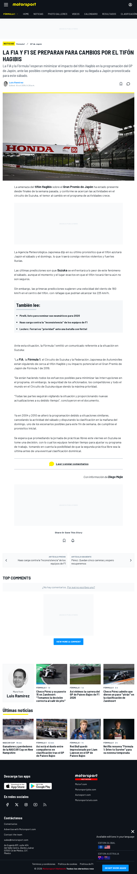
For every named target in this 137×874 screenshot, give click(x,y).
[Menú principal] (6, 4)
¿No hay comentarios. (68, 587)
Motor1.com (81, 784)
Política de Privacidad (91, 864)
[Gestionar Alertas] (73, 540)
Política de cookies (67, 864)
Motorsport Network (54, 868)
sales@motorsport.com (16, 839)
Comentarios (10, 823)
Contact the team (13, 834)
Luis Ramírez (16, 82)
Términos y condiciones (43, 864)
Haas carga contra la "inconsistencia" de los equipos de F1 (53, 322)
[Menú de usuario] (130, 4)
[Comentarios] (129, 83)
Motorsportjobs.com (85, 789)
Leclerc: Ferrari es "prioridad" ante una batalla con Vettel (53, 328)
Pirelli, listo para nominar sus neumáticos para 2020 (50, 315)
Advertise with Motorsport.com (20, 829)
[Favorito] (121, 83)
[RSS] (44, 804)
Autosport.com (83, 794)
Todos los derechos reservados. (84, 868)
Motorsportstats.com (86, 800)
